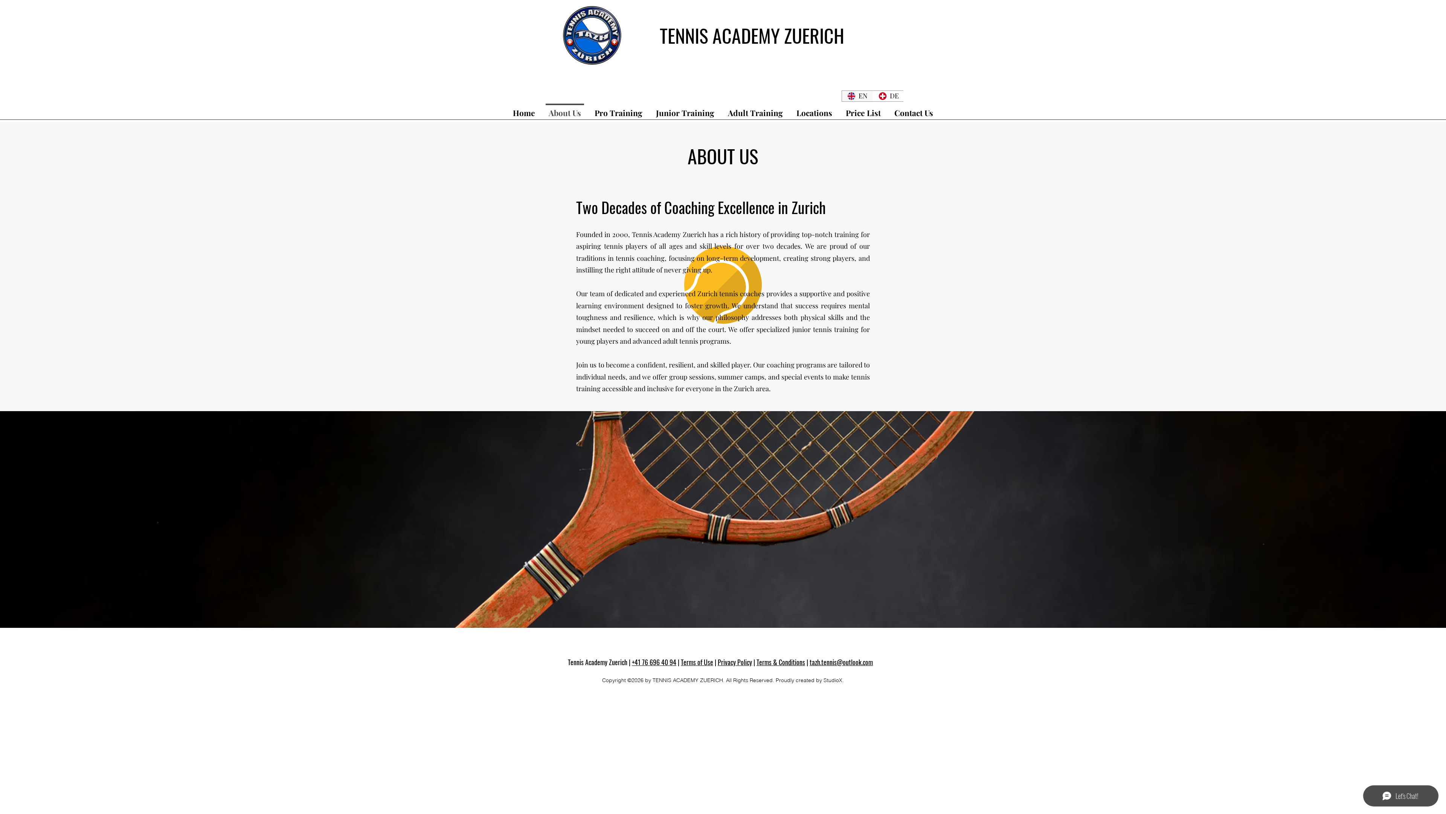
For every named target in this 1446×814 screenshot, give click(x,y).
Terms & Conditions (781, 662)
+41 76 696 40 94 (654, 662)
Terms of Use (697, 662)
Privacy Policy (735, 662)
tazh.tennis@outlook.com (841, 662)
